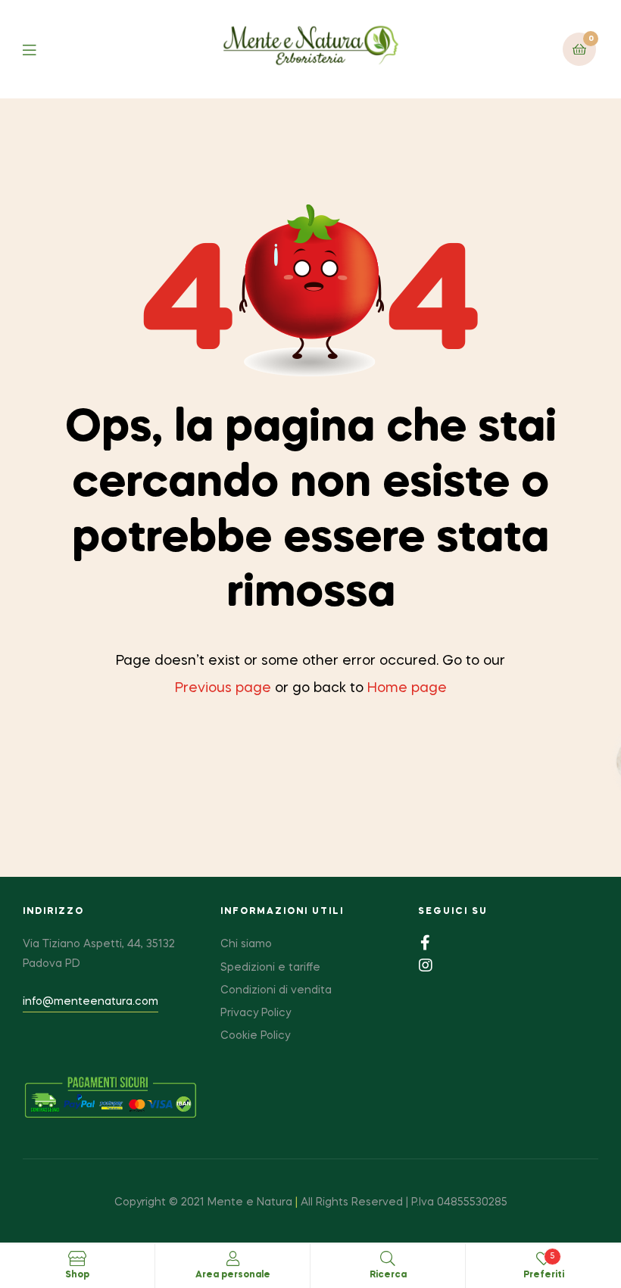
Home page (407, 688)
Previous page (223, 688)
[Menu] (40, 49)
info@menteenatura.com (90, 1001)
